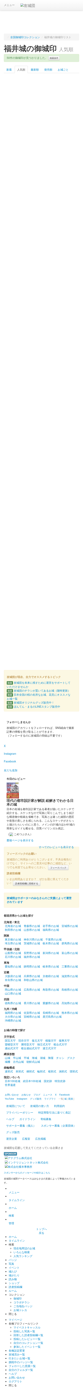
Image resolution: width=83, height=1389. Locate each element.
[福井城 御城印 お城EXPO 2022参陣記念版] (41, 127)
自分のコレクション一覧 (28, 1343)
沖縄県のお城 (13, 1020)
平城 (26, 1058)
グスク (71, 1058)
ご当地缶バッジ (23, 1306)
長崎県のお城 (51, 1013)
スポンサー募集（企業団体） (58, 1125)
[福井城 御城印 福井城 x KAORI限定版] (16, 297)
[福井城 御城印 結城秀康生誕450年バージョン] (41, 195)
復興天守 (64, 1040)
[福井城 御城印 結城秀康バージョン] (41, 94)
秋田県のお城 (13, 930)
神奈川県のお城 (33, 939)
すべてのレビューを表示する (56, 847)
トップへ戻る (41, 1231)
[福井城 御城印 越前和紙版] (16, 94)
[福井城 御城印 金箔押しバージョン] (41, 229)
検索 (11, 1215)
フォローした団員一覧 (22, 1366)
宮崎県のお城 (32, 1016)
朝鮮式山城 (33, 1062)
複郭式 (52, 1071)
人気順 (21, 69)
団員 (70, 1098)
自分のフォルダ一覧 (21, 1370)
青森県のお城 (32, 926)
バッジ (13, 1260)
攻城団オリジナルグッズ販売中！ (31, 702)
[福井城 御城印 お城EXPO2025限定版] (66, 467)
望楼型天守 (11, 1044)
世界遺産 (10, 1085)
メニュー (9, 5)
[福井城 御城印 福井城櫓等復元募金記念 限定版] (66, 297)
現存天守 (23, 1040)
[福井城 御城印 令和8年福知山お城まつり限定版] (66, 535)
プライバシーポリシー (19, 1112)
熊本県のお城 (70, 1013)
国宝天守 (10, 1040)
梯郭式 (30, 1071)
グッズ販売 (13, 1132)
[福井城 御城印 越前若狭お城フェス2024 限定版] (41, 263)
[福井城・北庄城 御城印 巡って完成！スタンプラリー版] (41, 297)
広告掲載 (40, 1139)
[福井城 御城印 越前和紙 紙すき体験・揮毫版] (16, 637)
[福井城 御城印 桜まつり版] (16, 127)
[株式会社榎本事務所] (18, 1166)
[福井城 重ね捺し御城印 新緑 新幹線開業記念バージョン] (16, 535)
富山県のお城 (70, 953)
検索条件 (54, 58)
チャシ (60, 1058)
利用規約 (59, 1106)
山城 (7, 1058)
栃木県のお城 (51, 943)
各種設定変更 (17, 1350)
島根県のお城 (70, 989)
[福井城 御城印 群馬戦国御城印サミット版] (41, 535)
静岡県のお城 (32, 966)
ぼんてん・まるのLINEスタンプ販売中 (34, 706)
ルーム (13, 1291)
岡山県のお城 (13, 989)
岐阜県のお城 (51, 966)
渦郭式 (63, 1071)
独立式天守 (44, 1044)
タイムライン (17, 1200)
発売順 (48, 69)
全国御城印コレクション (25, 37)
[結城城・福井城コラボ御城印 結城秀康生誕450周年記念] (66, 94)
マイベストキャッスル (27, 1327)
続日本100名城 (32, 1081)
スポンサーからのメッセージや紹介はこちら (27, 1172)
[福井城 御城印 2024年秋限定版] (66, 331)
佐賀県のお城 (32, 1013)
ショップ (14, 1283)
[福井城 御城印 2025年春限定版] (66, 433)
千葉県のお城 (53, 939)
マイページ (15, 1319)
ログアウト (15, 1381)
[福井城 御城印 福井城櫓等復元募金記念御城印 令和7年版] (41, 399)
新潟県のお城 (51, 953)
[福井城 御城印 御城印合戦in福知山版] (16, 365)
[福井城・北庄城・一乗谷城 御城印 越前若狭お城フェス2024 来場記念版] (16, 331)
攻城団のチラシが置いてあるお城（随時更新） (39, 690)
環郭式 (74, 1071)
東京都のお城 (13, 939)
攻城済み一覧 (17, 1354)
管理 (11, 1223)
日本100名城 (12, 1081)
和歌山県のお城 (33, 980)
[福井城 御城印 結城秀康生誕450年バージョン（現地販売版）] (66, 569)
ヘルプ (10, 1119)
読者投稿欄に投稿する (26, 883)
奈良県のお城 (13, 980)
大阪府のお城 (13, 976)
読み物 (13, 1279)
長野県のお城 (32, 953)
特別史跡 (60, 1081)
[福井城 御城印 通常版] (66, 365)
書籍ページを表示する (20, 840)
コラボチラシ (22, 1302)
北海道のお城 (13, 926)
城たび (13, 1271)
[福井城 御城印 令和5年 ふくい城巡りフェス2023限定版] (16, 433)
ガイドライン (27, 1119)
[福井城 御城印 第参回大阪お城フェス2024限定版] (66, 195)
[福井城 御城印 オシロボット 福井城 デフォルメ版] (16, 501)
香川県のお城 (32, 1003)
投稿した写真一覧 (24, 1331)
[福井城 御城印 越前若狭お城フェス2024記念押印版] (16, 467)
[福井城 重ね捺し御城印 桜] (66, 161)
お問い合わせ (17, 1377)
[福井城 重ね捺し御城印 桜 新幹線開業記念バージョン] (41, 569)
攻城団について (15, 1106)
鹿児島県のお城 (52, 1016)
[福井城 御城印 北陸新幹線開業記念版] (16, 161)
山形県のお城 (32, 930)
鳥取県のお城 (51, 989)
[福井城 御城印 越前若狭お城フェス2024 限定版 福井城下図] (66, 263)
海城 (34, 1058)
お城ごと (63, 69)
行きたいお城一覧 (19, 1358)
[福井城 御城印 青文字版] (66, 603)
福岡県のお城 (13, 1013)
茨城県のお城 (32, 943)
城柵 (7, 1062)
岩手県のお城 (51, 926)
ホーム (13, 1208)
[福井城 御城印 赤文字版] (41, 603)
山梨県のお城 (13, 953)
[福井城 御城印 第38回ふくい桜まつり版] (16, 603)
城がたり (14, 1275)
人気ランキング (23, 1256)
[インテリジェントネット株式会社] (26, 1162)
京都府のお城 (51, 976)
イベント (14, 1267)
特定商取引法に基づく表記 (54, 1112)
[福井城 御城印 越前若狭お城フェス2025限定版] (41, 501)
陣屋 (50, 1058)
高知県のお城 (70, 1003)
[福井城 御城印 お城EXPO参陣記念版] (66, 127)
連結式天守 (11, 1048)
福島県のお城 (51, 930)
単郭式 (20, 1071)
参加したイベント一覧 (27, 1346)
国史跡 (48, 1081)
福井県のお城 (32, 957)
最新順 (35, 69)
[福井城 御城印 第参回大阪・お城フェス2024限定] (16, 263)
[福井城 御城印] (66, 501)
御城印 (18, 1298)
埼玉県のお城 (13, 943)
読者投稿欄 (15, 1287)
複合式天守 (60, 1044)
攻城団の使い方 (39, 1106)
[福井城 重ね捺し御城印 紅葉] (41, 331)
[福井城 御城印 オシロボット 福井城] (41, 433)
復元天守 (37, 1040)
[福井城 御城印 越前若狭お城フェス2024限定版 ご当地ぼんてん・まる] (66, 229)
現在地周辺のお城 (24, 1248)
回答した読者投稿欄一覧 (28, 1335)
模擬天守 (50, 1040)
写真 (11, 1264)
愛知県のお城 (13, 966)
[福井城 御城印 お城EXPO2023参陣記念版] (41, 161)
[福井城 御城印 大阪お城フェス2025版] (16, 399)
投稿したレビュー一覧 (27, 1339)
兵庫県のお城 (32, 976)
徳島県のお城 (13, 1003)
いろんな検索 (22, 1252)
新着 (9, 69)
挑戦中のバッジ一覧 (21, 1362)
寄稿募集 (46, 1119)
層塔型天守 (28, 1044)
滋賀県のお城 (70, 976)
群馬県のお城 (70, 943)
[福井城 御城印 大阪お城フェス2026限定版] (41, 365)
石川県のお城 (13, 957)
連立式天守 (49, 1048)
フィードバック (58, 867)
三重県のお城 (70, 966)
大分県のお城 (13, 1016)
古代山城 (18, 1062)
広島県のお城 (32, 989)
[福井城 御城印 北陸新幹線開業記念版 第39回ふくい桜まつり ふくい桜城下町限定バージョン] (41, 637)
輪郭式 (41, 1071)
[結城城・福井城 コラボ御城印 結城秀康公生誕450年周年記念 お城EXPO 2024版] (16, 569)
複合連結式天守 (30, 1048)
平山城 (17, 1058)
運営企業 (11, 1139)
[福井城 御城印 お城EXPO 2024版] (66, 399)
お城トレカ (20, 1310)
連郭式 (9, 1071)
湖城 (42, 1058)
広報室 (26, 1139)
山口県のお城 (13, 993)
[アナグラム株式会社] (18, 1157)
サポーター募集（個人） (21, 1125)
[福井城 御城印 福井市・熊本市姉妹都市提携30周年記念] (16, 229)
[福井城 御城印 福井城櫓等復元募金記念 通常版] (16, 195)
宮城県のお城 (70, 926)
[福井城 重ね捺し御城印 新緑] (41, 467)
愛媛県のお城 (51, 1003)
